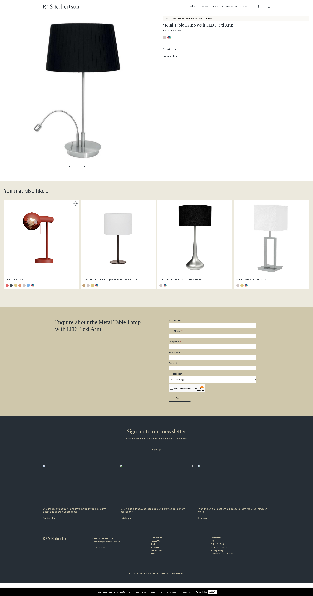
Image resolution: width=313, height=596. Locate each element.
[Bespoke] (234, 493)
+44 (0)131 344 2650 (104, 538)
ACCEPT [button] (212, 592)
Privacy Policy (217, 550)
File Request (175, 373)
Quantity (175, 363)
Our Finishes (156, 550)
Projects (154, 544)
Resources (155, 547)
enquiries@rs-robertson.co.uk (107, 542)
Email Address (177, 352)
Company (175, 341)
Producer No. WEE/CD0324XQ (224, 553)
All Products (156, 537)
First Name (176, 320)
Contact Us (216, 537)
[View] (156, 493)
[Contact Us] (79, 493)
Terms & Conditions (219, 547)
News (153, 553)
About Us (155, 541)
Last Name (176, 331)
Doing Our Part (217, 544)
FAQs (213, 541)
